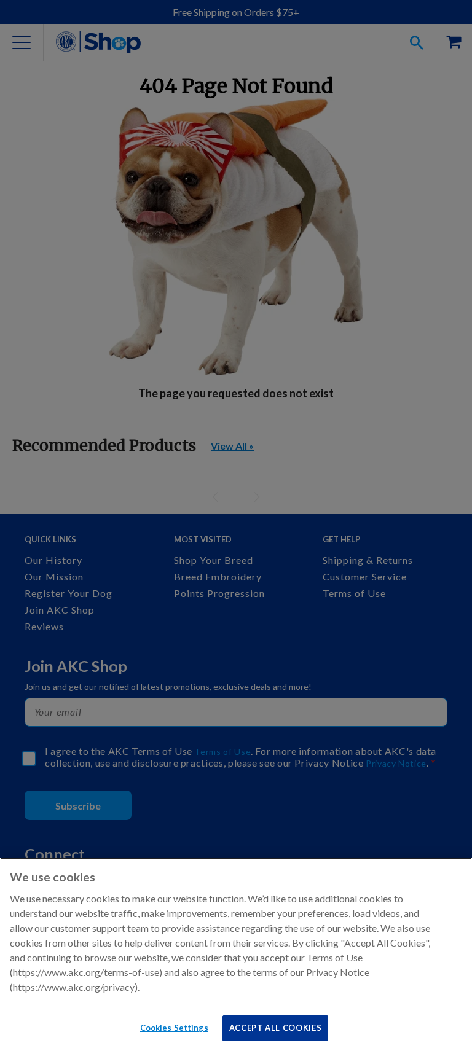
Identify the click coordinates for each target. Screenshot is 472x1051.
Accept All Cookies (275, 1028)
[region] (236, 954)
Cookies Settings (174, 1028)
